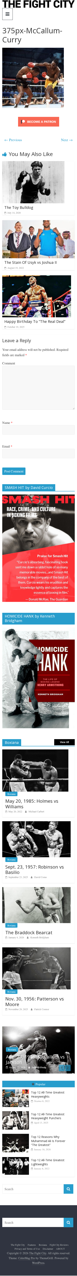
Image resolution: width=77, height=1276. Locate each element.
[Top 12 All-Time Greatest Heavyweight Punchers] (16, 1113)
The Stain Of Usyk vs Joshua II (30, 262)
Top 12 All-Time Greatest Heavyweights (47, 1096)
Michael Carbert (36, 811)
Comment (8, 363)
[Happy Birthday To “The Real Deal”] (36, 278)
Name (7, 422)
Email (7, 446)
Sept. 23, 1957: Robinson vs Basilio (34, 869)
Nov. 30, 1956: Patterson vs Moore (34, 1001)
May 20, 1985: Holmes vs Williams (31, 803)
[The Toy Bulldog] (33, 164)
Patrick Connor (41, 1009)
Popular (40, 1086)
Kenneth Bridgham (39, 937)
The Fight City (18, 1246)
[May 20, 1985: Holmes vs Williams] (35, 752)
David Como (40, 877)
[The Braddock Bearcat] (36, 889)
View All (64, 742)
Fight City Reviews (59, 1246)
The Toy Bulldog (18, 207)
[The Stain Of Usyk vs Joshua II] (38, 223)
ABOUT (60, 1250)
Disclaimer (48, 1250)
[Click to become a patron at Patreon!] (38, 117)
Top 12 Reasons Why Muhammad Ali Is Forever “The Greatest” (48, 1143)
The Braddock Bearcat (28, 932)
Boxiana (11, 794)
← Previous (13, 139)
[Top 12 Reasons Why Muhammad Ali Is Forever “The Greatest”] (16, 1136)
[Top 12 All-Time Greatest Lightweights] (16, 1159)
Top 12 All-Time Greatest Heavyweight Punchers (47, 1118)
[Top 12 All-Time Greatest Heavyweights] (16, 1091)
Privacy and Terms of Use (27, 1250)
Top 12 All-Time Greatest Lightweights (47, 1164)
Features (32, 1246)
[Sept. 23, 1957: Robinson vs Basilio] (36, 823)
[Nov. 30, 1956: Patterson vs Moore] (36, 949)
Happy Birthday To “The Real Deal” (34, 321)
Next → (67, 139)
